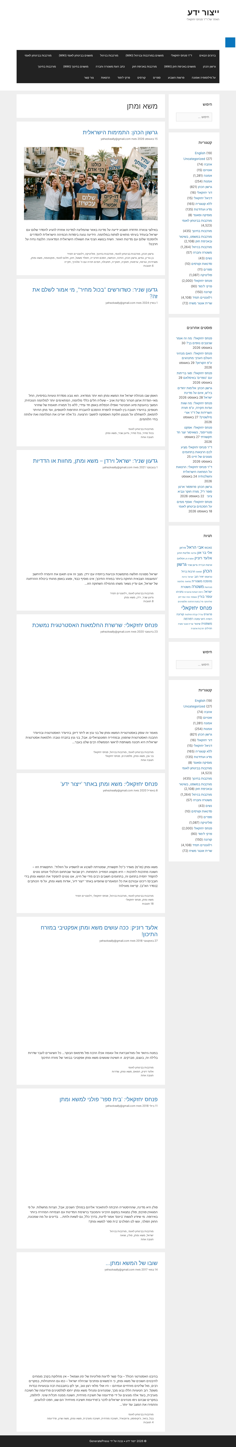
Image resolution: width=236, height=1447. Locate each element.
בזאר (145, 1418)
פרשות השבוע (176, 77)
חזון (72, 257)
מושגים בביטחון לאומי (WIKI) (76, 55)
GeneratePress (99, 1441)
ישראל (150, 1235)
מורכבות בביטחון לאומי (38, 55)
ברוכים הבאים (207, 55)
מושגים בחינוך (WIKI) (75, 66)
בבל (151, 1418)
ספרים (157, 77)
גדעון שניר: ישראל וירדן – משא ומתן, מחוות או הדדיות (95, 460)
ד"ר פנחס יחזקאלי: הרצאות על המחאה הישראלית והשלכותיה (194, 471)
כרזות (184, 577)
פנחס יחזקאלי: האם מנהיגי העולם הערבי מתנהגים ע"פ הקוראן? (194, 358)
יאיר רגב (199, 576)
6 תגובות (148, 265)
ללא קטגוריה (203, 204)
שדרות (115, 1071)
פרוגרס (208, 614)
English (200, 153)
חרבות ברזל (188, 571)
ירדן (139, 597)
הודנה (120, 257)
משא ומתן (36, 257)
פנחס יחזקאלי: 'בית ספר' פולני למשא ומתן (109, 1099)
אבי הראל (195, 547)
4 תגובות (148, 1422)
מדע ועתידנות (203, 209)
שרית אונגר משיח (200, 303)
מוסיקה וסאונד (202, 215)
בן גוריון (149, 257)
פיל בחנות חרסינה (195, 601)
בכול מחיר (148, 433)
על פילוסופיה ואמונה (204, 77)
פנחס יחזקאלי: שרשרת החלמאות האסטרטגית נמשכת (95, 625)
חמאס (136, 1071)
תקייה (67, 261)
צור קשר (89, 77)
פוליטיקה (90, 253)
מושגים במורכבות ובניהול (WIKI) (145, 55)
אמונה (208, 175)
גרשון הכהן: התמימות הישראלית (120, 132)
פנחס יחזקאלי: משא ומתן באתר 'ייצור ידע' (109, 783)
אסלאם (181, 558)
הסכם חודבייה (98, 257)
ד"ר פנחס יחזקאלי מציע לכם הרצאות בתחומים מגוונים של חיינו (196, 451)
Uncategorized (194, 159)
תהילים (208, 628)
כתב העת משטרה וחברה (110, 66)
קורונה (208, 292)
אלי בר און (204, 553)
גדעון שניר (123, 433)
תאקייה (116, 261)
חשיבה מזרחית (109, 1418)
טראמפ (208, 576)
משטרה (198, 586)
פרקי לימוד (123, 77)
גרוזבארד (124, 1418)
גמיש (141, 257)
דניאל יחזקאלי (203, 198)
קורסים (141, 77)
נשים (209, 258)
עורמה (143, 261)
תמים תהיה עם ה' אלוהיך (86, 261)
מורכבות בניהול (109, 55)
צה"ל (200, 614)
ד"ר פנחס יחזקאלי (181, 55)
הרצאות (105, 77)
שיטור (197, 623)
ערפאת (134, 261)
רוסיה (209, 618)
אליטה (193, 553)
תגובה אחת (147, 437)
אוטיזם (207, 170)
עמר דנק (181, 597)
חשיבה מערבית (91, 1418)
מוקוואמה (49, 257)
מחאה (188, 581)
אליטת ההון (183, 552)
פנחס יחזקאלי (100, 752)
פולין (130, 1235)
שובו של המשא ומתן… (132, 1263)
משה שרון (63, 1418)
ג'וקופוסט (136, 1418)
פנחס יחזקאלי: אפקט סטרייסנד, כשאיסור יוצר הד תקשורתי (194, 432)
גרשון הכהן (209, 66)
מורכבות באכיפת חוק (144, 66)
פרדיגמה (52, 1418)
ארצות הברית (205, 564)
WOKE (208, 547)
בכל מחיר (136, 433)
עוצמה (194, 597)
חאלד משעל (82, 257)
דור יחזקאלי (204, 192)
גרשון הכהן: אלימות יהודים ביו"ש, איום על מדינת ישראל (195, 392)
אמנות (208, 181)
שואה (123, 1235)
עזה (188, 597)
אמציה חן (189, 558)
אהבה (208, 164)
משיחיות (153, 261)
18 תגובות (148, 903)
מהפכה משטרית (202, 581)
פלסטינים (127, 755)
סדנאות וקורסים (201, 264)
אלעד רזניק (148, 1071)
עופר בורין (205, 596)
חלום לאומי (62, 257)
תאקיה (125, 261)
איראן (183, 547)
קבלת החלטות (191, 614)
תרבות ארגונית (197, 628)
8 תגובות (148, 601)
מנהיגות (208, 587)
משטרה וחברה (202, 252)
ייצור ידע (203, 12)
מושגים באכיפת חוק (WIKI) (180, 66)
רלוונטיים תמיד (75, 253)
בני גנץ (150, 755)
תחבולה (106, 261)
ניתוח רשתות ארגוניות (193, 592)
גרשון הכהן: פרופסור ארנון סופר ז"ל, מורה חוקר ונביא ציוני (195, 491)
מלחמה (180, 581)
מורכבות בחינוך (47, 66)
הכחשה (111, 257)
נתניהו (179, 591)
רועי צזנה (199, 619)
